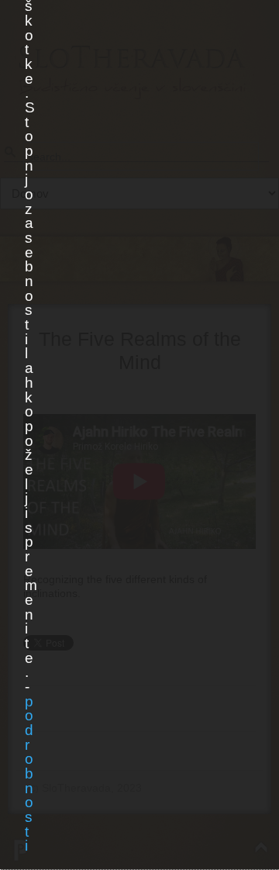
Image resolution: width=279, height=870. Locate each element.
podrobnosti (29, 773)
